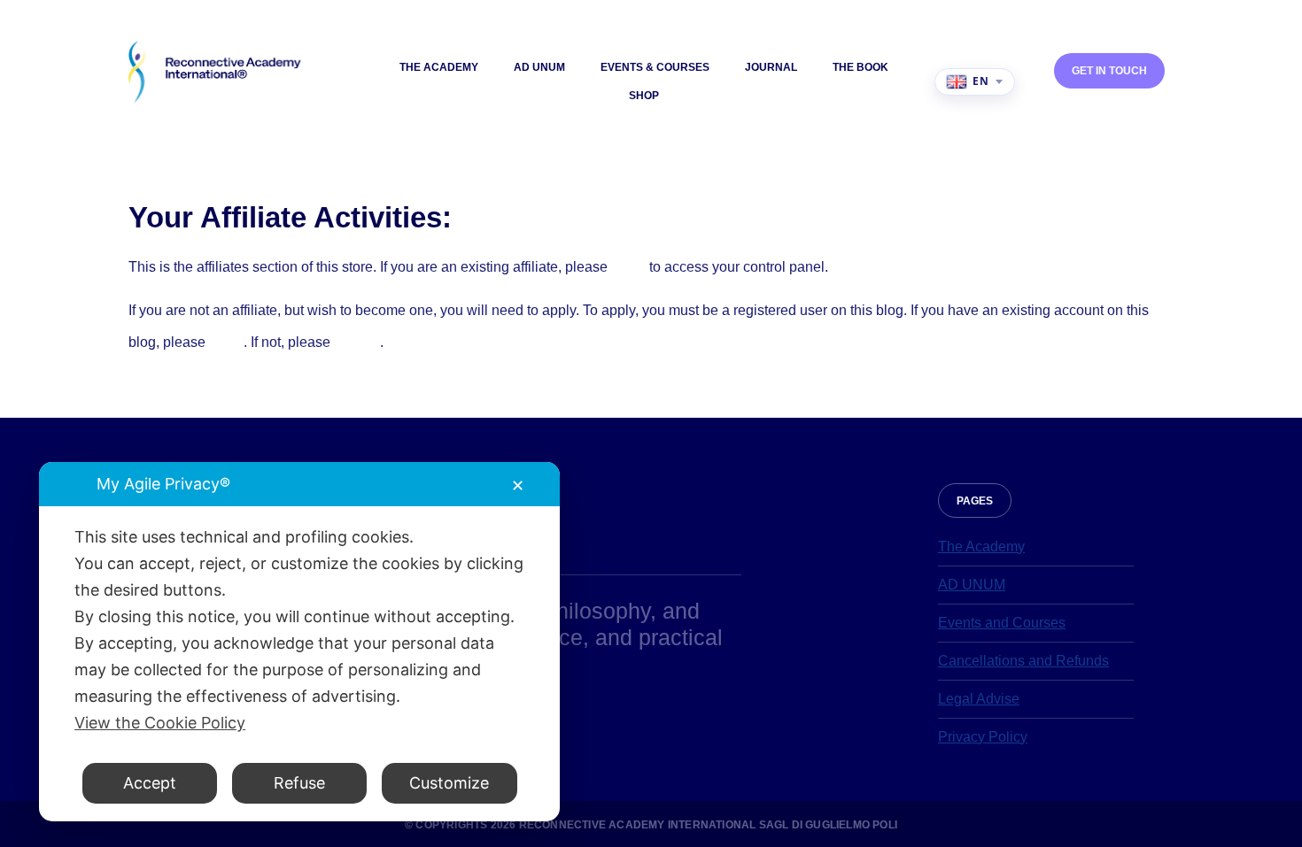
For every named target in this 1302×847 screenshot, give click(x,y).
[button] (974, 500)
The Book (860, 67)
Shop (644, 95)
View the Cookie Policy (159, 722)
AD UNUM (539, 67)
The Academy (438, 67)
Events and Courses (1002, 622)
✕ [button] (517, 485)
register (357, 342)
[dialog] (299, 641)
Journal (771, 67)
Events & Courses (655, 67)
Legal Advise (978, 698)
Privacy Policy (982, 736)
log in (628, 266)
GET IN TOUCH (1109, 71)
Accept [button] (149, 783)
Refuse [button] (299, 783)
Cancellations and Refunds (1023, 660)
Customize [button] (449, 783)
